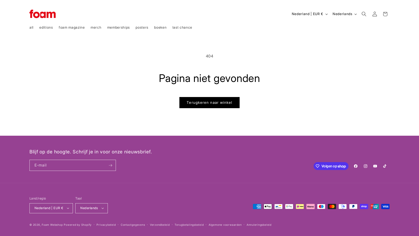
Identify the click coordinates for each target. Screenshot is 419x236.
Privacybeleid (106, 224)
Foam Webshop (52, 224)
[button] (364, 14)
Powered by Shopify (78, 224)
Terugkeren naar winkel (209, 102)
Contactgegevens (133, 224)
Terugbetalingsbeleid (189, 224)
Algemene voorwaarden (225, 224)
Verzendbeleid (160, 224)
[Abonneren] (110, 165)
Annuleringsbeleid (259, 224)
